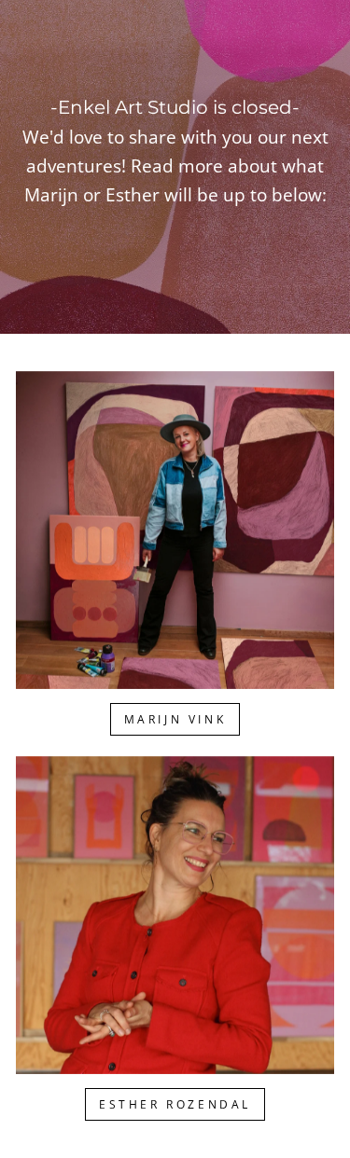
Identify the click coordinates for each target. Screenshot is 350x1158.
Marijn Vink (175, 719)
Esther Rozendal (175, 1104)
